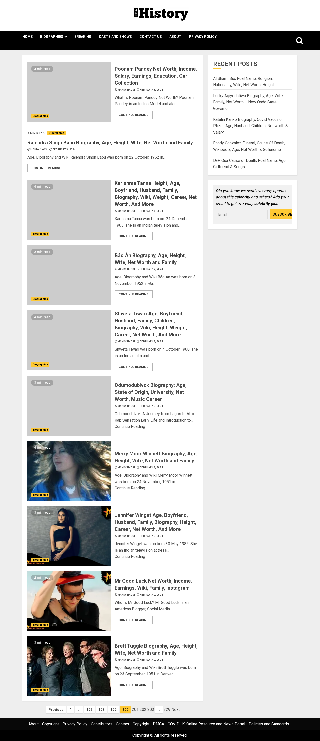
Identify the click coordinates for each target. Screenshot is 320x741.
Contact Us (151, 37)
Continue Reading (134, 115)
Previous (56, 710)
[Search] (294, 40)
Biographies (51, 37)
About (176, 37)
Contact (122, 724)
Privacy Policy (203, 37)
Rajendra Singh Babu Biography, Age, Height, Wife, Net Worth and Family (110, 143)
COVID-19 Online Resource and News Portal (206, 724)
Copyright (50, 724)
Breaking (83, 37)
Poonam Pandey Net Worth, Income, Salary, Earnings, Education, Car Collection (156, 76)
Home (27, 37)
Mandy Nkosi (126, 89)
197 (89, 710)
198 (101, 710)
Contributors (101, 724)
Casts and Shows (115, 37)
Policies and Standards (269, 724)
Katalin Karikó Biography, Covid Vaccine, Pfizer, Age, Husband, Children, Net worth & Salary (250, 125)
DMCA (158, 724)
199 (113, 710)
